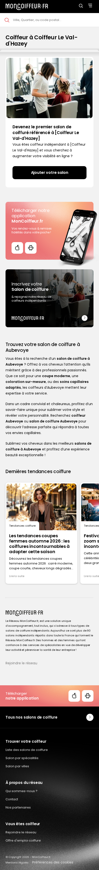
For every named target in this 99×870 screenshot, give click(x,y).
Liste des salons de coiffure (27, 750)
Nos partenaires (18, 807)
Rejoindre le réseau (21, 663)
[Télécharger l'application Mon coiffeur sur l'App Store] (17, 248)
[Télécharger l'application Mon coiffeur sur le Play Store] (31, 248)
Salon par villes (17, 766)
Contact (12, 799)
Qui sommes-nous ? (21, 791)
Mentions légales (17, 862)
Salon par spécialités (22, 758)
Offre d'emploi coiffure (23, 840)
